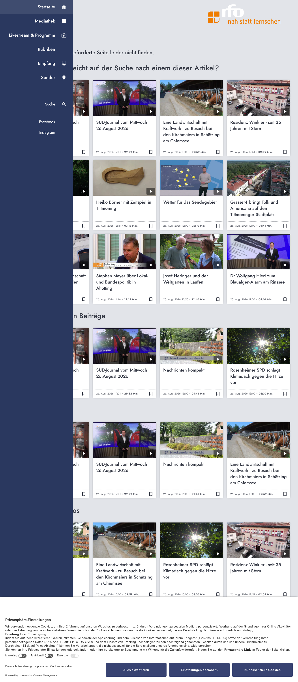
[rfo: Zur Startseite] (244, 14)
